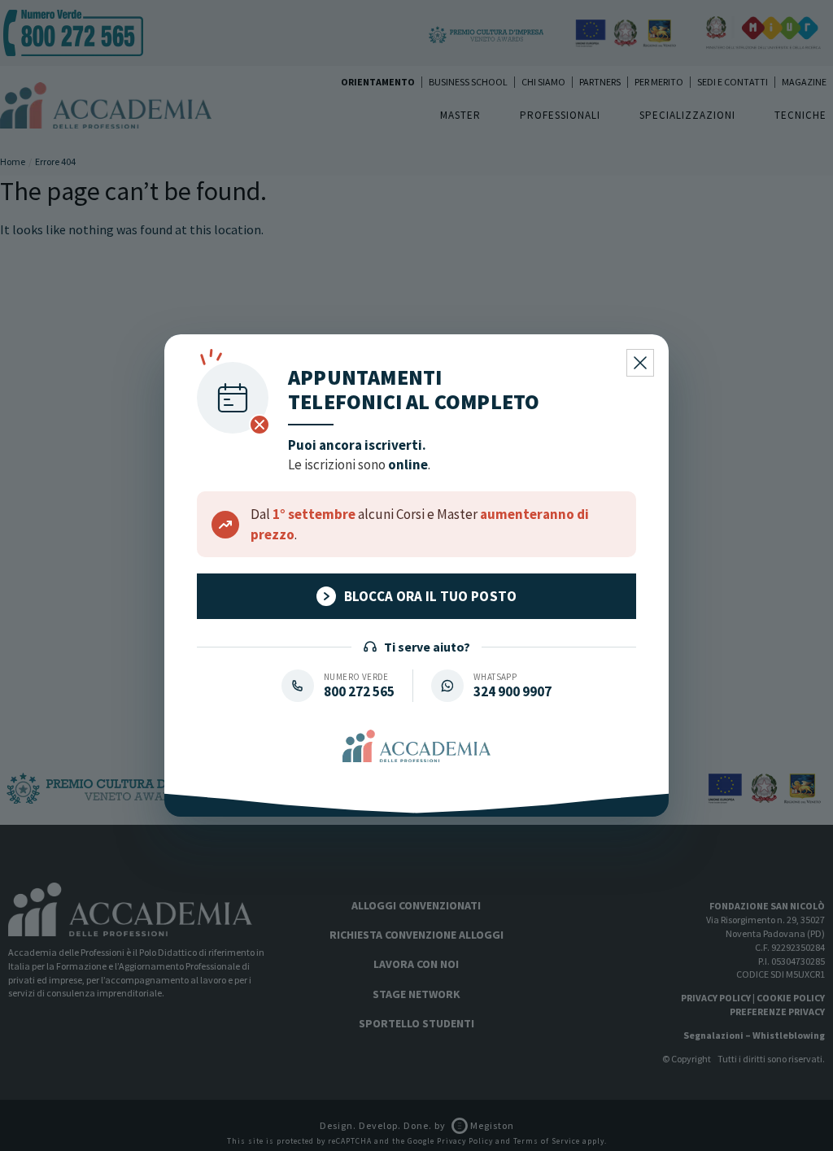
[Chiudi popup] (640, 363)
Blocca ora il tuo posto (430, 596)
